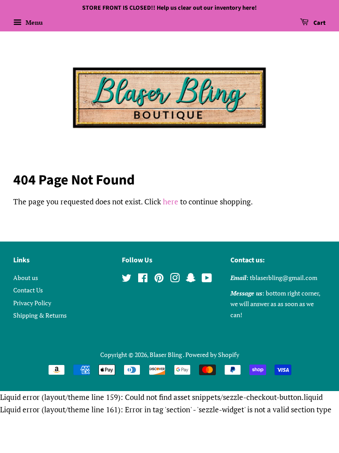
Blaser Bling (166, 354)
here (170, 201)
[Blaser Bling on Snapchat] (191, 279)
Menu (33, 22)
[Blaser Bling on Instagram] (175, 279)
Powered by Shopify (212, 354)
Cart (319, 23)
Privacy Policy (32, 303)
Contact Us (28, 290)
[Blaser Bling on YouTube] (207, 279)
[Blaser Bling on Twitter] (127, 279)
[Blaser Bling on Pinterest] (159, 279)
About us (25, 277)
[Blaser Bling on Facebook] (143, 279)
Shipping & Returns (40, 315)
